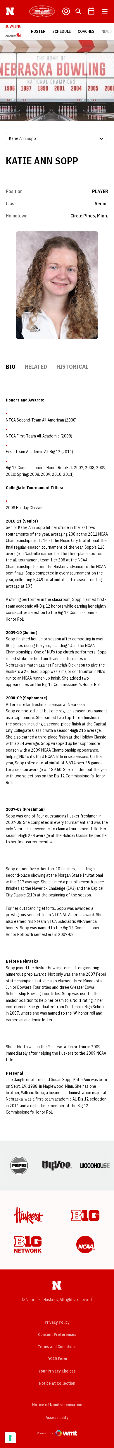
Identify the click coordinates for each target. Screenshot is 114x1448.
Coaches (86, 31)
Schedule (61, 31)
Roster (38, 31)
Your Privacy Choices (57, 1371)
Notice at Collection (57, 1383)
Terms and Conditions (57, 1346)
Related (36, 366)
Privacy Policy (57, 1322)
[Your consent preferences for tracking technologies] (10, 1437)
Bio (10, 366)
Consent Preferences (57, 1334)
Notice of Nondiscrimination (57, 1404)
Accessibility (57, 1417)
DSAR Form (57, 1358)
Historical (72, 366)
